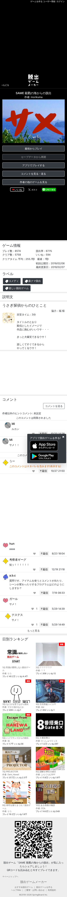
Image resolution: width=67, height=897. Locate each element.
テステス (17, 614)
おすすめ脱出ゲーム (24, 887)
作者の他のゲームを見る (33, 182)
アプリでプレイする (33, 165)
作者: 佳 (6, 741)
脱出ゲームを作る (44, 887)
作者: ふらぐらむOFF (45, 774)
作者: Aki (40, 707)
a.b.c (12, 575)
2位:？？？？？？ (44, 667)
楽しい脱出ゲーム (19, 288)
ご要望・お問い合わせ (34, 890)
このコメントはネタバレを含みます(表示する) (35, 466)
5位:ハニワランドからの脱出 (15, 738)
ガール (13, 598)
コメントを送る (54, 406)
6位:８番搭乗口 (43, 738)
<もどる (5, 85)
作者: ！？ (40, 670)
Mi (13, 423)
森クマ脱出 (34, 280)
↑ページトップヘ (10, 876)
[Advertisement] (33, 37)
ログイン (61, 1)
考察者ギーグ (17, 559)
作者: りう (7, 673)
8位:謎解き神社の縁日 (46, 771)
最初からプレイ (33, 148)
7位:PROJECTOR (10, 771)
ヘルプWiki (16, 890)
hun (11, 543)
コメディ (14, 280)
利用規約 (52, 890)
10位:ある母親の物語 (45, 805)
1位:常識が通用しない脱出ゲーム (16, 669)
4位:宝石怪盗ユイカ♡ (46, 704)
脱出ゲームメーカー (33, 882)
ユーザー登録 (49, 1)
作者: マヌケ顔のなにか (13, 707)
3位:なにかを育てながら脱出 (15, 704)
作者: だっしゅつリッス (46, 741)
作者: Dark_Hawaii (10, 774)
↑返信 (43, 433)
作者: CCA (40, 808)
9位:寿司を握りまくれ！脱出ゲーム (16, 806)
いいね (18, 189)
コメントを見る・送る (33, 173)
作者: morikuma (33, 97)
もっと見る (33, 630)
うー (12, 461)
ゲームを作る (36, 1)
